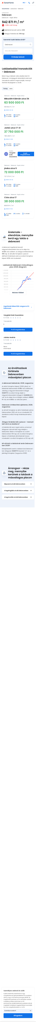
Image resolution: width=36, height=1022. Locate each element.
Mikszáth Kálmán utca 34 (16, 98)
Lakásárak (13, 8)
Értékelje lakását (18, 57)
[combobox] (17, 44)
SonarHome (5, 8)
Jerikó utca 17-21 (12, 127)
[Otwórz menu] (33, 3)
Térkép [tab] (5, 89)
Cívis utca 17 (10, 197)
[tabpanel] (18, 155)
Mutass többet (18, 292)
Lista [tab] (10, 89)
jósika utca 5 (10, 168)
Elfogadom (18, 1015)
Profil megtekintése (25, 154)
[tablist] (8, 88)
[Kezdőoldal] (8, 2)
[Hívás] (29, 2)
